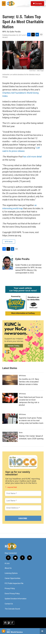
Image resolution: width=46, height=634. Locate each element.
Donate (38, 3)
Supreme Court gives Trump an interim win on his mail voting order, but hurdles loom (31, 420)
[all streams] (43, 631)
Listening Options (11, 573)
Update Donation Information (15, 599)
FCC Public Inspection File (14, 583)
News (21, 432)
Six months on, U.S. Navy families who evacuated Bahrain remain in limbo (29, 381)
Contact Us (9, 604)
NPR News (9, 242)
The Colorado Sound (12, 609)
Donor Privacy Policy (12, 593)
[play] (3, 631)
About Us (8, 568)
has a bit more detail (32, 156)
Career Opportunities (12, 578)
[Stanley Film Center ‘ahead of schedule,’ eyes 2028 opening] (10, 437)
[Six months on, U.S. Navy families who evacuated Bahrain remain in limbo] (10, 380)
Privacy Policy (10, 588)
